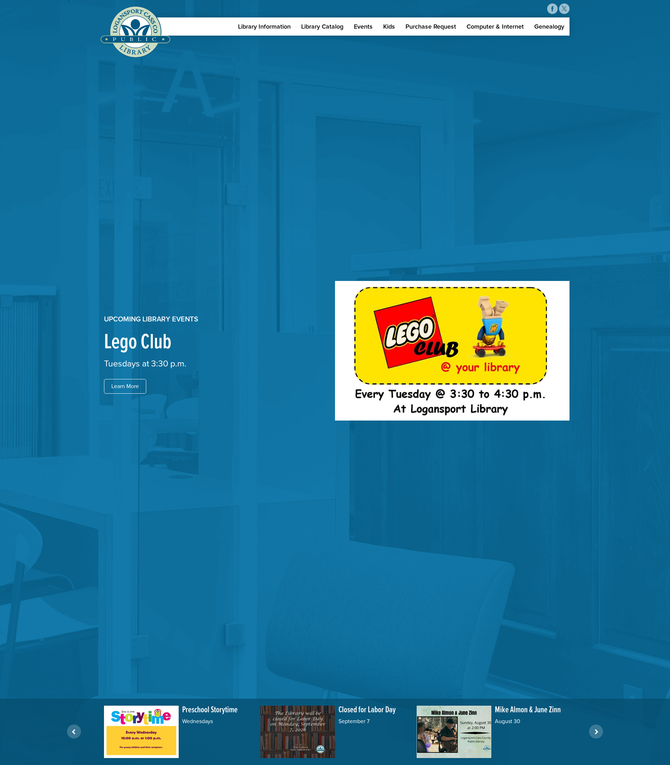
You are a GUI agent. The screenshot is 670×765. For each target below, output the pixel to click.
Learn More (125, 386)
